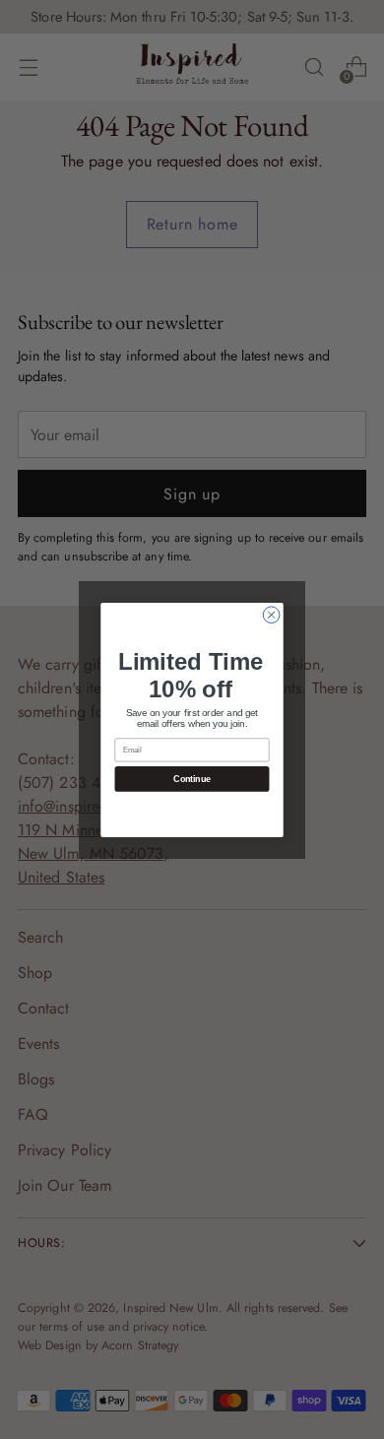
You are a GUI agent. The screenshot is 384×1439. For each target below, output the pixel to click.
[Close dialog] (271, 614)
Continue (191, 779)
